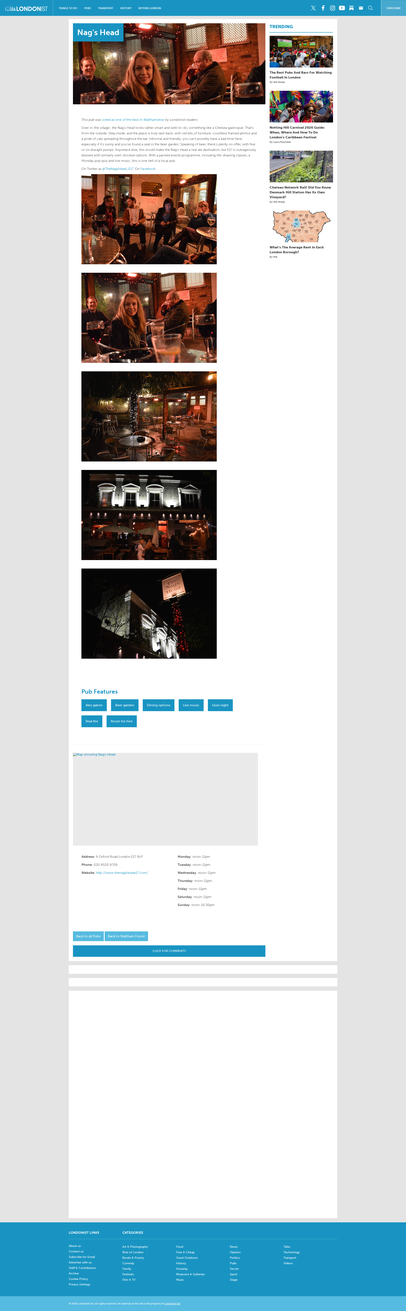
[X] (313, 8)
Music (180, 1280)
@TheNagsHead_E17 (117, 169)
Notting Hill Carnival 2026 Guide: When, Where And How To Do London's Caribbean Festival (297, 132)
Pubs (87, 8)
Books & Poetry (133, 1258)
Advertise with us (80, 1262)
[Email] (361, 8)
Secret (234, 1269)
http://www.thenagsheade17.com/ (122, 873)
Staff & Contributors (82, 1268)
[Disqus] (203, 1157)
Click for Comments (169, 951)
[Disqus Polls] (203, 1048)
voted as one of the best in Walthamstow (133, 120)
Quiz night (220, 705)
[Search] (370, 8)
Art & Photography (135, 1247)
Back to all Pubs (88, 936)
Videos (288, 1263)
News (233, 1247)
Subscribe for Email (82, 1257)
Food (179, 1247)
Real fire (92, 721)
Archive (74, 1273)
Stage (233, 1280)
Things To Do (68, 8)
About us (75, 1246)
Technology (292, 1252)
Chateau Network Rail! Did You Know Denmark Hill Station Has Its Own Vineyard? (300, 192)
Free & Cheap (185, 1252)
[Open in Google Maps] (165, 799)
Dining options (158, 705)
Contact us (76, 1251)
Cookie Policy (78, 1279)
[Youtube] (342, 8)
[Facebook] (323, 8)
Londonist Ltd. (173, 1303)
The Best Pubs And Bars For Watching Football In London (301, 74)
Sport (233, 1274)
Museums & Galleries (190, 1274)
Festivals (128, 1274)
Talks (287, 1247)
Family (126, 1269)
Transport (105, 8)
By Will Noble (277, 82)
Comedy (128, 1263)
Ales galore (94, 705)
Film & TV (129, 1280)
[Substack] (351, 8)
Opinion (235, 1252)
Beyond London (150, 8)
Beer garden (124, 705)
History (125, 8)
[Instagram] (332, 8)
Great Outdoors (187, 1258)
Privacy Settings (79, 1284)
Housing (181, 1269)
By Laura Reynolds (280, 142)
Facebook (147, 169)
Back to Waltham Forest (126, 936)
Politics (235, 1258)
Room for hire (122, 721)
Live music (191, 705)
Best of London (132, 1252)
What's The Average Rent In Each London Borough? (297, 249)
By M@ (273, 257)
